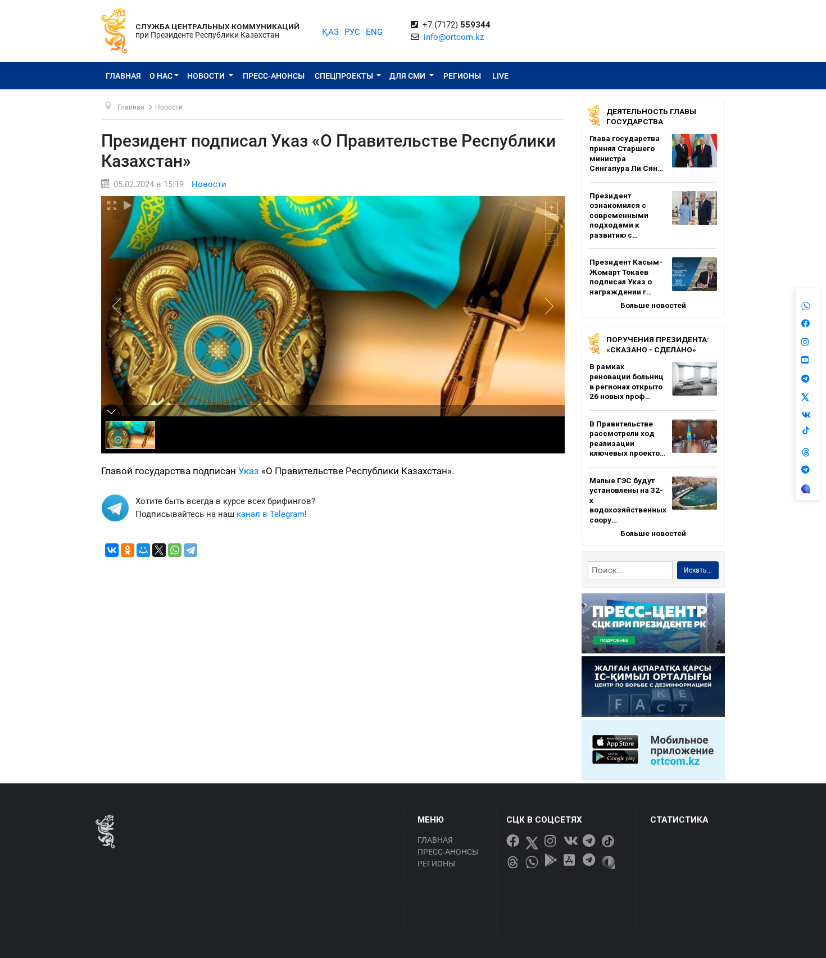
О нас (161, 75)
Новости (206, 75)
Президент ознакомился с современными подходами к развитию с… (618, 215)
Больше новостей (653, 305)
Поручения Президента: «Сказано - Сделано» (657, 344)
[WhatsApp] (174, 550)
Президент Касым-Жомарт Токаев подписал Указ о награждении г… (625, 276)
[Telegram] (190, 550)
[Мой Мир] (143, 550)
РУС (352, 32)
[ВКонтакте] (112, 550)
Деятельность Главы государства (651, 116)
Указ (248, 471)
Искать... (698, 570)
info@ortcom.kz (454, 37)
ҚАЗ (330, 32)
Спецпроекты (345, 75)
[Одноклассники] (127, 550)
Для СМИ (408, 75)
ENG (374, 32)
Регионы (462, 75)
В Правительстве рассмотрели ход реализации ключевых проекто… (627, 438)
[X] (159, 550)
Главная (123, 75)
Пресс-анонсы (274, 75)
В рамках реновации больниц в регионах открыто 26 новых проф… (626, 381)
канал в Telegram (271, 514)
